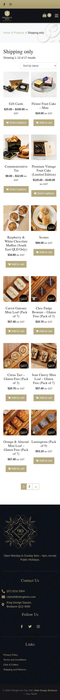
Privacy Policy (10, 654)
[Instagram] (10, 4)
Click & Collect (10, 664)
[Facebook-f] (4, 4)
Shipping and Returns (14, 669)
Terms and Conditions (14, 659)
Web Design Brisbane (45, 690)
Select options (18, 122)
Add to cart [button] (45, 122)
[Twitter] (30, 626)
